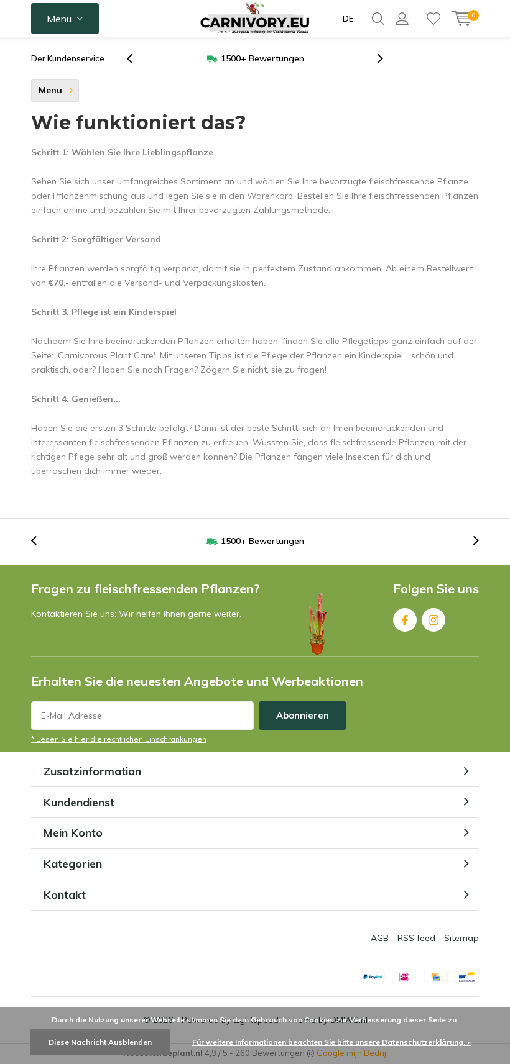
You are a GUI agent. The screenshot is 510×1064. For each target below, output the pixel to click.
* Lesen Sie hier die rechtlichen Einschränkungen (118, 738)
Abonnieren (302, 715)
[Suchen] (378, 18)
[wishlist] (433, 18)
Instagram (433, 620)
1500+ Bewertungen (262, 58)
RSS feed (416, 938)
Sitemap (461, 938)
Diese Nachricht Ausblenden (100, 1042)
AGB (380, 938)
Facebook (405, 620)
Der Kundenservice (67, 58)
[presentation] (136, 59)
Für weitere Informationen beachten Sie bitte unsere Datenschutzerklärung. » (331, 1042)
